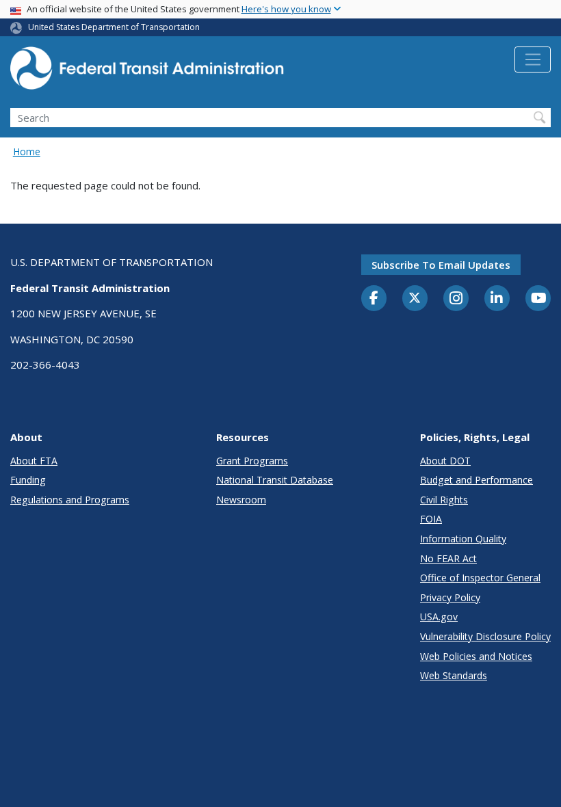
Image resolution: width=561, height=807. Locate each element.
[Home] (147, 72)
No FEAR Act (448, 558)
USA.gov (439, 616)
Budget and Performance (476, 479)
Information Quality (463, 538)
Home (26, 151)
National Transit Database (274, 479)
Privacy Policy (450, 597)
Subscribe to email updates (440, 265)
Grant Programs (252, 460)
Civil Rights (444, 499)
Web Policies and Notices (476, 656)
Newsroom (241, 499)
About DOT (445, 460)
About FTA (33, 460)
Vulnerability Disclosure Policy (485, 636)
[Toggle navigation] (532, 59)
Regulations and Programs (69, 499)
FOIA (431, 518)
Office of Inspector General (480, 577)
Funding (28, 479)
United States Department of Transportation (114, 27)
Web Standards (453, 675)
